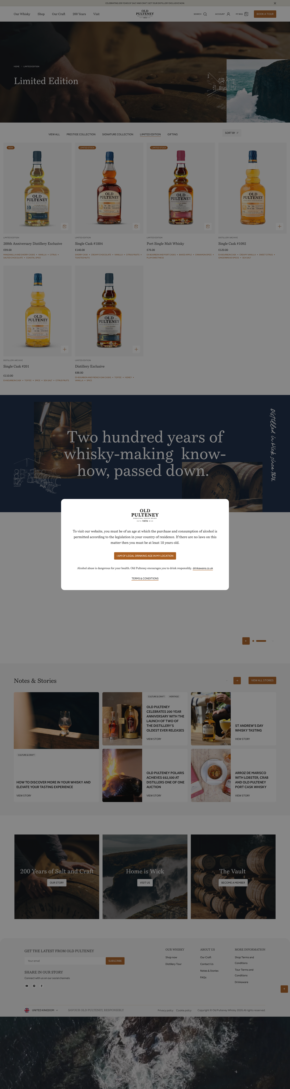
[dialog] (145, 544)
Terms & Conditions (145, 578)
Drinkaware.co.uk (203, 568)
